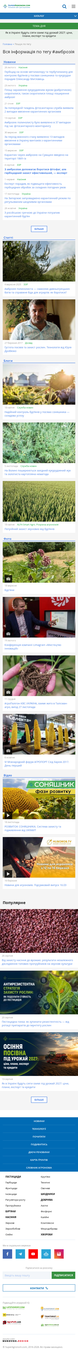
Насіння (23, 67)
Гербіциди (11, 1182)
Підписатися (63, 1275)
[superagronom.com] (16, 6)
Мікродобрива (49, 1228)
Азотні (44, 1205)
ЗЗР (18, 103)
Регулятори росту (15, 1199)
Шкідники (48, 1194)
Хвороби (47, 1234)
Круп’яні (45, 1176)
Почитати (39, 1136)
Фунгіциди (11, 1188)
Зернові (9, 1223)
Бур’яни (10, 1211)
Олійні (9, 1234)
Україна (23, 85)
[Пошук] (64, 6)
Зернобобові (12, 1228)
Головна (7, 44)
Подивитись (39, 1144)
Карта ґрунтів (39, 1160)
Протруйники (13, 1205)
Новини (39, 1121)
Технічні (45, 1182)
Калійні (45, 1217)
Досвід (28, 342)
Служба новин (25, 407)
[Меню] (73, 6)
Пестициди (13, 1176)
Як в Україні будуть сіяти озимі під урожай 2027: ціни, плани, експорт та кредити (39, 34)
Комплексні (47, 1223)
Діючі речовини (39, 1152)
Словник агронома (39, 1167)
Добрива (47, 1199)
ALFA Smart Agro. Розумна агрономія (37, 524)
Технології (39, 1128)
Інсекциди (11, 1194)
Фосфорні (46, 1211)
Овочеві (45, 1188)
